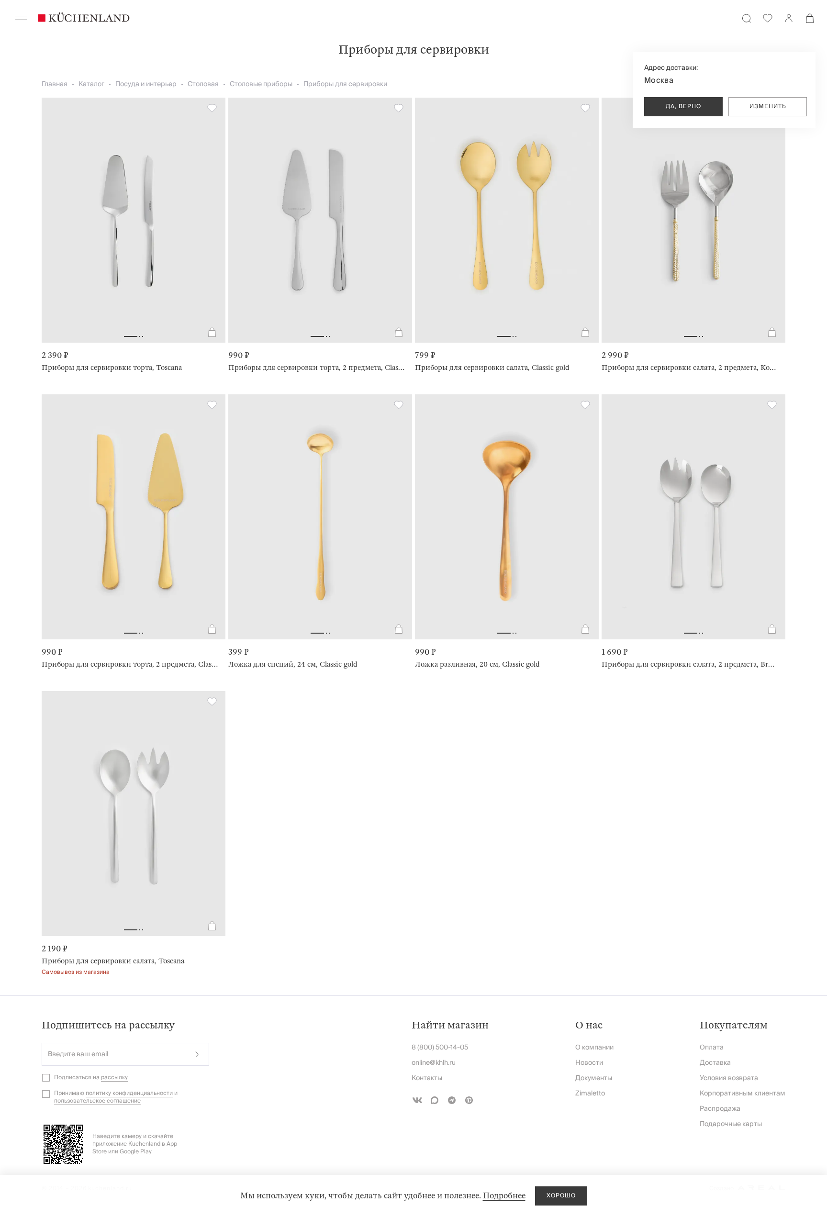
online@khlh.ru (434, 1063)
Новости (589, 1063)
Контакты (427, 1078)
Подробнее (504, 1196)
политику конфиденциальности (129, 1093)
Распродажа (720, 1109)
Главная (54, 84)
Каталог (91, 84)
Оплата (712, 1047)
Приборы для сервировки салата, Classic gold (492, 367)
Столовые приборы (261, 84)
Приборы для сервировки (345, 84)
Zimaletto (590, 1093)
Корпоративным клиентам (742, 1093)
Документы (593, 1078)
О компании (594, 1047)
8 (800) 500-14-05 (440, 1047)
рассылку (114, 1077)
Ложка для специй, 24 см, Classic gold (293, 664)
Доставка (715, 1063)
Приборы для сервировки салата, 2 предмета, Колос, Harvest (690, 367)
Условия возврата (729, 1078)
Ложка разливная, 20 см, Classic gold (477, 664)
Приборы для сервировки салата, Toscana (113, 961)
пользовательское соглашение (97, 1101)
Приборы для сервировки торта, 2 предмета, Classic (316, 367)
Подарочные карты (731, 1124)
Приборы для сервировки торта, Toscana (112, 367)
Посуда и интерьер (146, 84)
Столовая (203, 84)
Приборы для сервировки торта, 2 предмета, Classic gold (130, 664)
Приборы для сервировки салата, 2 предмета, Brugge (690, 664)
